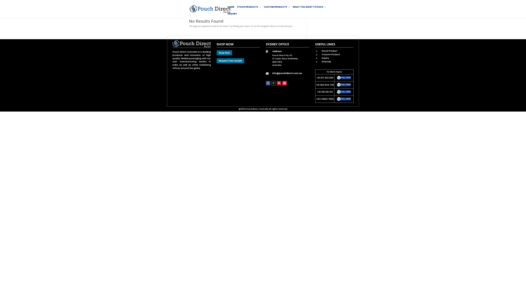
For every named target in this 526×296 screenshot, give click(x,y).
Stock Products (247, 6)
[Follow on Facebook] (268, 83)
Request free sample (230, 60)
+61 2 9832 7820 (325, 99)
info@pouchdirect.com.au (287, 73)
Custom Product (331, 54)
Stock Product (329, 50)
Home (231, 6)
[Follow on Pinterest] (279, 83)
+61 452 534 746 (325, 84)
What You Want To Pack (308, 6)
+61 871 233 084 (324, 77)
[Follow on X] (273, 83)
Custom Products (275, 6)
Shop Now (224, 52)
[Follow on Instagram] (284, 83)
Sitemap (326, 61)
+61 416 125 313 (325, 91)
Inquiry (232, 13)
